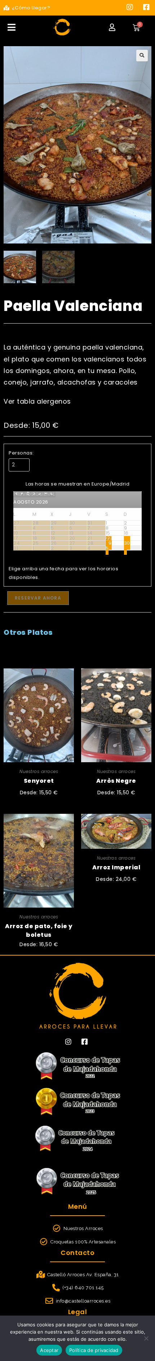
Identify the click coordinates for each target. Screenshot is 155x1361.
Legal (77, 1311)
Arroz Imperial (116, 867)
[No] (146, 1338)
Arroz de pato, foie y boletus (38, 927)
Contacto (77, 1252)
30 (127, 543)
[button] (142, 55)
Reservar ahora (38, 598)
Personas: (21, 452)
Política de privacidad (94, 1350)
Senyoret (39, 781)
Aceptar (49, 1350)
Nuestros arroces (38, 771)
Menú (77, 1206)
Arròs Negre (116, 781)
